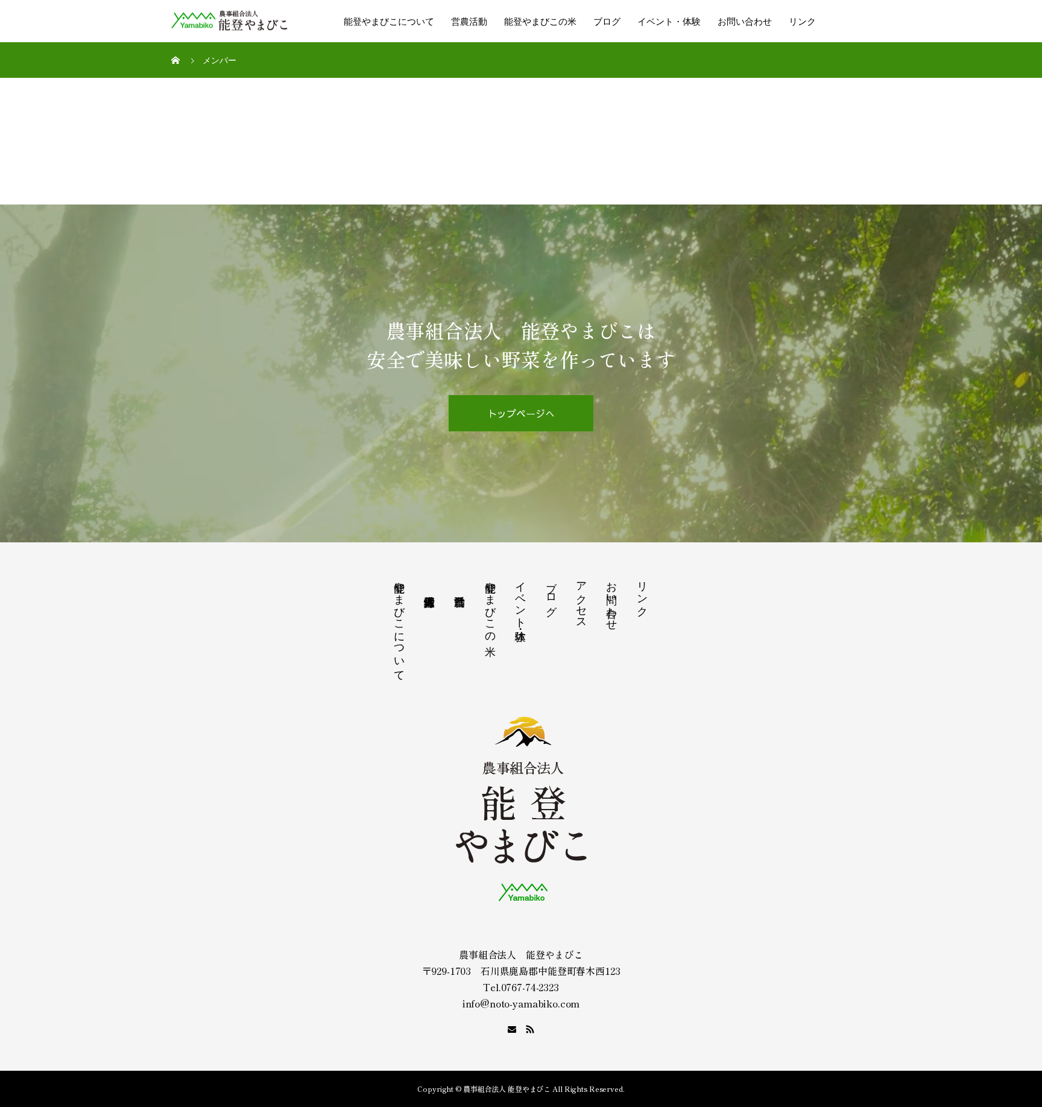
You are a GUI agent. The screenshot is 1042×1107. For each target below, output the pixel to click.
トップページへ (521, 413)
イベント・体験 (669, 21)
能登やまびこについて (389, 21)
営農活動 (469, 21)
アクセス (582, 599)
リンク (802, 21)
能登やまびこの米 (540, 21)
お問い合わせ (745, 21)
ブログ (606, 21)
